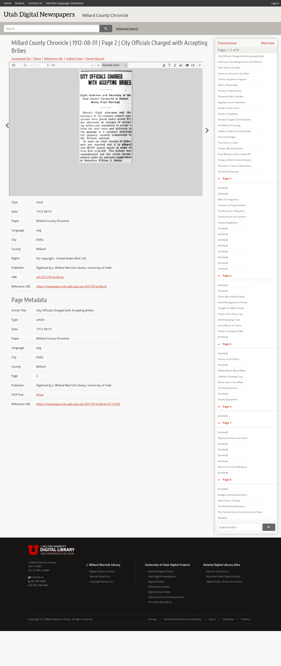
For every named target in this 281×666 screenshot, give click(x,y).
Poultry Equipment (227, 222)
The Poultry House (227, 388)
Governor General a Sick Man (233, 73)
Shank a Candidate (228, 113)
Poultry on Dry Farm (228, 359)
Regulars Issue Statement (231, 102)
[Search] (105, 28)
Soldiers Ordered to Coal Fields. (234, 131)
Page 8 (227, 479)
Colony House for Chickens (232, 216)
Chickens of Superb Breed (231, 205)
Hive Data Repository (160, 602)
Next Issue (268, 43)
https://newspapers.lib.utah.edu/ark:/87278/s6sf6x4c (71, 286)
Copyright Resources (101, 581)
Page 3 (227, 178)
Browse (19, 3)
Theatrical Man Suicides (230, 96)
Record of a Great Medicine (232, 467)
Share (37, 58)
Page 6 (227, 406)
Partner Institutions (217, 571)
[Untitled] (223, 187)
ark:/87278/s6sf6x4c (50, 277)
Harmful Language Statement (65, 3)
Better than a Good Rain (230, 382)
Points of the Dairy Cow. (230, 314)
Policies (245, 619)
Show (40, 394)
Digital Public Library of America (224, 581)
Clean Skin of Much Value (231, 296)
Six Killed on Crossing (229, 125)
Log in (275, 3)
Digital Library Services (102, 571)
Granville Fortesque (228, 171)
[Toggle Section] (219, 178)
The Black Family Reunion (231, 506)
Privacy (153, 619)
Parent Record (95, 58)
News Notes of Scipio (229, 500)
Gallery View (74, 58)
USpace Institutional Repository (166, 597)
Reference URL (53, 58)
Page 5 (227, 344)
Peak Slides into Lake (229, 67)
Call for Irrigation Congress (232, 79)
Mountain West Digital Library (223, 576)
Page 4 (227, 275)
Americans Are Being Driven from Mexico (240, 61)
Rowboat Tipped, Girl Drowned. (234, 119)
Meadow (222, 517)
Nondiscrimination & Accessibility (182, 619)
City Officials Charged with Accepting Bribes (241, 56)
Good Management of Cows (233, 302)
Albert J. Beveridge (228, 85)
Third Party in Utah (228, 142)
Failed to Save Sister (228, 108)
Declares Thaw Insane (229, 90)
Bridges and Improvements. (232, 494)
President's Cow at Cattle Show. (234, 165)
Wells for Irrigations (228, 199)
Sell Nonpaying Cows (229, 319)
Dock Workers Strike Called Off (234, 154)
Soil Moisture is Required (231, 211)
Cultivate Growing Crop (230, 376)
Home (7, 3)
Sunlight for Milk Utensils (231, 308)
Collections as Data (158, 586)
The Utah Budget (227, 137)
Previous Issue (227, 43)
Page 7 (227, 423)
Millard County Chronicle (105, 15)
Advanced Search (127, 28)
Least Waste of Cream (229, 325)
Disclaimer (228, 619)
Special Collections (99, 576)
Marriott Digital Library (161, 571)
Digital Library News (159, 592)
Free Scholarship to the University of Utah (240, 512)
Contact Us (35, 3)
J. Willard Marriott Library (42, 562)
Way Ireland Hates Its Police (232, 438)
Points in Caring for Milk (230, 331)
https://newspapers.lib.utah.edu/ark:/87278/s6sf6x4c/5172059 (78, 404)
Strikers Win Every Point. (231, 148)
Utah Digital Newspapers (162, 576)
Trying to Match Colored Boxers (235, 160)
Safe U (212, 619)
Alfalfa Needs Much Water (232, 370)
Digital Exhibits (156, 581)
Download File (20, 58)
